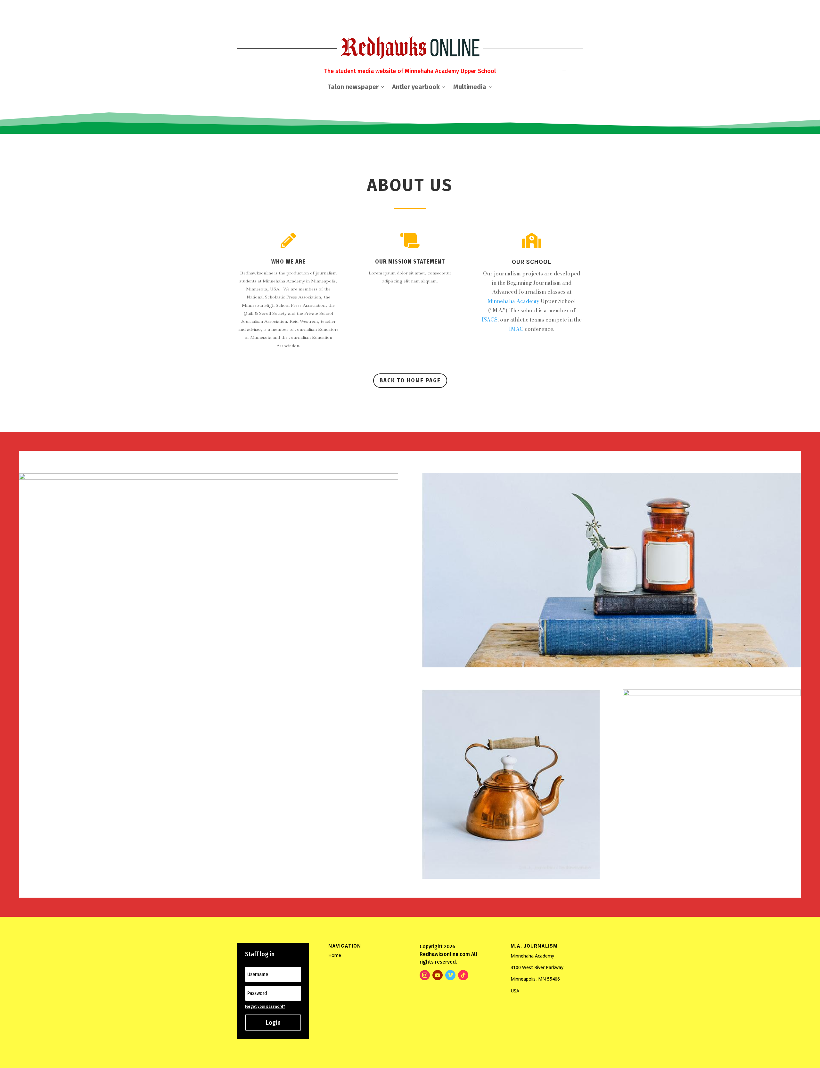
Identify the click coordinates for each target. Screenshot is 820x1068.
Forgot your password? (265, 1006)
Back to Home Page (410, 380)
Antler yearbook (416, 88)
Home (334, 955)
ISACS (489, 319)
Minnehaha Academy (513, 301)
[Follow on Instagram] (425, 975)
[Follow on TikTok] (463, 975)
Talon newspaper (353, 88)
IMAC (516, 329)
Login (273, 1022)
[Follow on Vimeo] (450, 975)
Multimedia (469, 88)
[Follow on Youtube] (437, 975)
